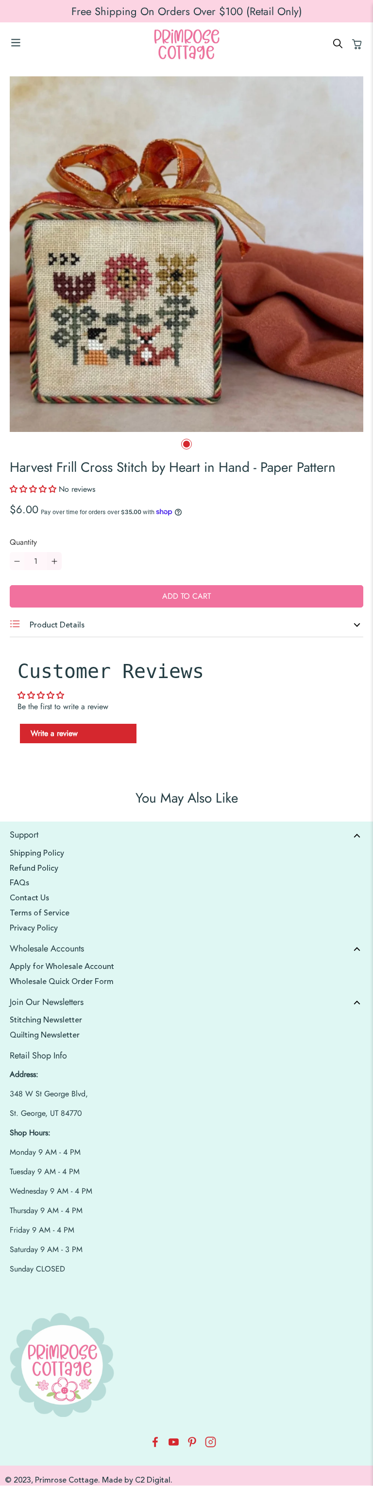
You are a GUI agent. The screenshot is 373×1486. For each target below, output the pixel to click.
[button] (34, 489)
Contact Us (29, 898)
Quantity (23, 542)
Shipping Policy (37, 853)
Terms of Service (39, 913)
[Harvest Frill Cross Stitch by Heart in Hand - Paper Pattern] (186, 254)
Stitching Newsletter (46, 1020)
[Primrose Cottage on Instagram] (210, 1444)
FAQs (19, 883)
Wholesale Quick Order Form (62, 981)
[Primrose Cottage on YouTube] (173, 1444)
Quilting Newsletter (45, 1035)
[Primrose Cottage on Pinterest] (192, 1444)
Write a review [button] (54, 733)
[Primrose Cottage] (186, 44)
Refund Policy (34, 868)
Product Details (56, 625)
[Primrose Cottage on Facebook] (155, 1444)
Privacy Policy (34, 928)
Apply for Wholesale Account (62, 966)
